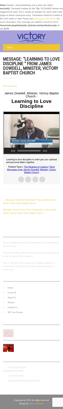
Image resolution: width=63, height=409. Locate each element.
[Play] (7, 150)
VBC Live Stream (15, 312)
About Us (12, 297)
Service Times (22, 344)
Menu (10, 47)
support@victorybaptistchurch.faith (24, 380)
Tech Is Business (36, 403)
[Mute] (50, 150)
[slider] (29, 151)
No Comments (10, 86)
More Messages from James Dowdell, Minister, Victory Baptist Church (31, 169)
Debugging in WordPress (44, 18)
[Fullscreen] (55, 150)
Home (10, 287)
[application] (31, 133)
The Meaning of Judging (36, 166)
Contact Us (12, 307)
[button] (31, 133)
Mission (11, 302)
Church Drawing (23, 330)
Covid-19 (12, 292)
